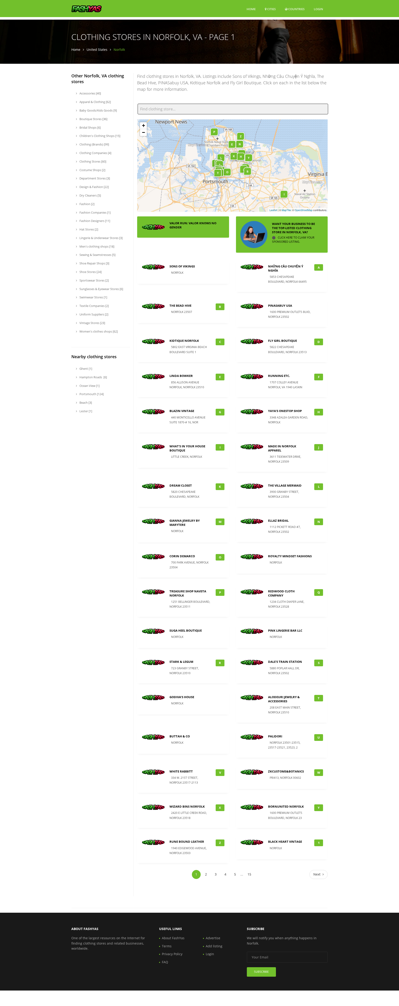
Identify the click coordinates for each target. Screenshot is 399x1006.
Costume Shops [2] (92, 170)
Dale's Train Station (285, 662)
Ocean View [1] (89, 386)
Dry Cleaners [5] (90, 195)
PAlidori (275, 736)
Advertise (213, 938)
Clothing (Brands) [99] (94, 144)
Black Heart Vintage (285, 841)
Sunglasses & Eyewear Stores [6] (101, 289)
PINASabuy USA (280, 305)
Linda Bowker (181, 376)
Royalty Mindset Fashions (290, 556)
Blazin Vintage (181, 411)
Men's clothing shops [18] (96, 246)
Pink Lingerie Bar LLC (285, 630)
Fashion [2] (86, 204)
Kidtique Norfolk (184, 341)
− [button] (143, 132)
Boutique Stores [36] (93, 119)
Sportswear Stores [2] (94, 280)
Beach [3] (85, 402)
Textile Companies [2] (94, 306)
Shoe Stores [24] (90, 272)
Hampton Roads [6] (93, 377)
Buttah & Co (179, 736)
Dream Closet (180, 485)
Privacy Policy (172, 954)
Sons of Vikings (182, 266)
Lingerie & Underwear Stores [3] (101, 238)
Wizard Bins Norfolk (187, 806)
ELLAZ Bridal (278, 520)
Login (318, 9)
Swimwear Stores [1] (93, 297)
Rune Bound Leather (186, 841)
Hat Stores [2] (88, 229)
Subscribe (261, 972)
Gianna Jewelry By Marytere (184, 522)
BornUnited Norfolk (286, 806)
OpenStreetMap (303, 210)
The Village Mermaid (285, 485)
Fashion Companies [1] (95, 212)
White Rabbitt (181, 771)
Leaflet (273, 210)
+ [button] (143, 125)
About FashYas (173, 938)
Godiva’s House (181, 697)
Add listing (214, 946)
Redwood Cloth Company (281, 593)
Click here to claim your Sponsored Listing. (293, 240)
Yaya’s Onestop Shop (285, 411)
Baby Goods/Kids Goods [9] (98, 110)
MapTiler (286, 210)
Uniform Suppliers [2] (93, 314)
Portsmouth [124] (91, 394)
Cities (271, 9)
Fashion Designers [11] (94, 221)
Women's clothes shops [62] (98, 331)
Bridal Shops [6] (90, 127)
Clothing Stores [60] (92, 161)
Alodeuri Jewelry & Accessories (284, 699)
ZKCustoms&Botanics (286, 771)
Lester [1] (85, 411)
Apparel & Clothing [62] (95, 102)
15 (249, 874)
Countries (296, 9)
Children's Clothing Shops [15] (99, 136)
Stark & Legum (181, 662)
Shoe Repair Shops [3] (94, 263)
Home (251, 9)
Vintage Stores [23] (92, 323)
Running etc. (279, 376)
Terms (167, 946)
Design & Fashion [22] (94, 187)
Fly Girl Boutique (282, 341)
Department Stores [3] (94, 178)
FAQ (165, 962)
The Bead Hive (180, 305)
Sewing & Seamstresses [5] (97, 255)
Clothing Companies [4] (95, 153)
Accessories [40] (90, 93)
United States (97, 49)
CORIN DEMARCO (182, 556)
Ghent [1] (85, 369)
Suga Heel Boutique (185, 630)
